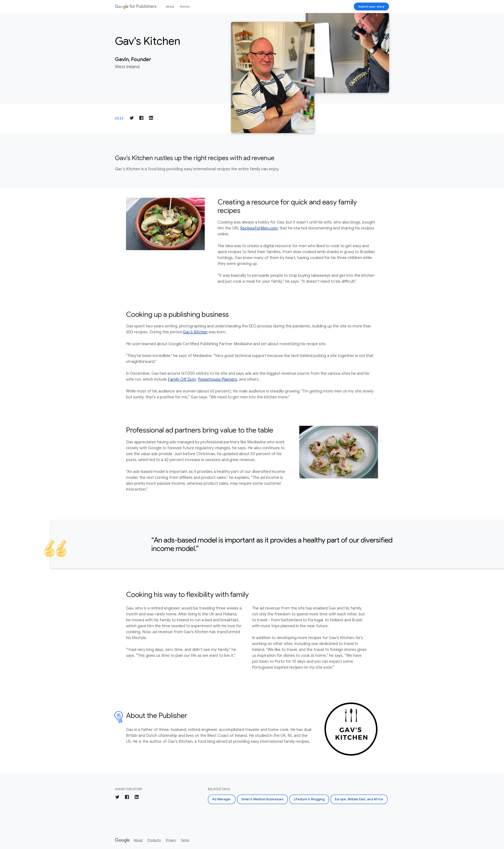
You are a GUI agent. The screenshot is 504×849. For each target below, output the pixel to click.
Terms (185, 840)
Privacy (171, 840)
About (170, 6)
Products (154, 840)
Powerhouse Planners (217, 379)
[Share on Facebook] (141, 119)
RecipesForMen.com (259, 228)
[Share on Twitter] (131, 119)
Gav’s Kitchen (195, 332)
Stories (185, 6)
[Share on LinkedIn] (151, 119)
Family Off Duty (182, 379)
